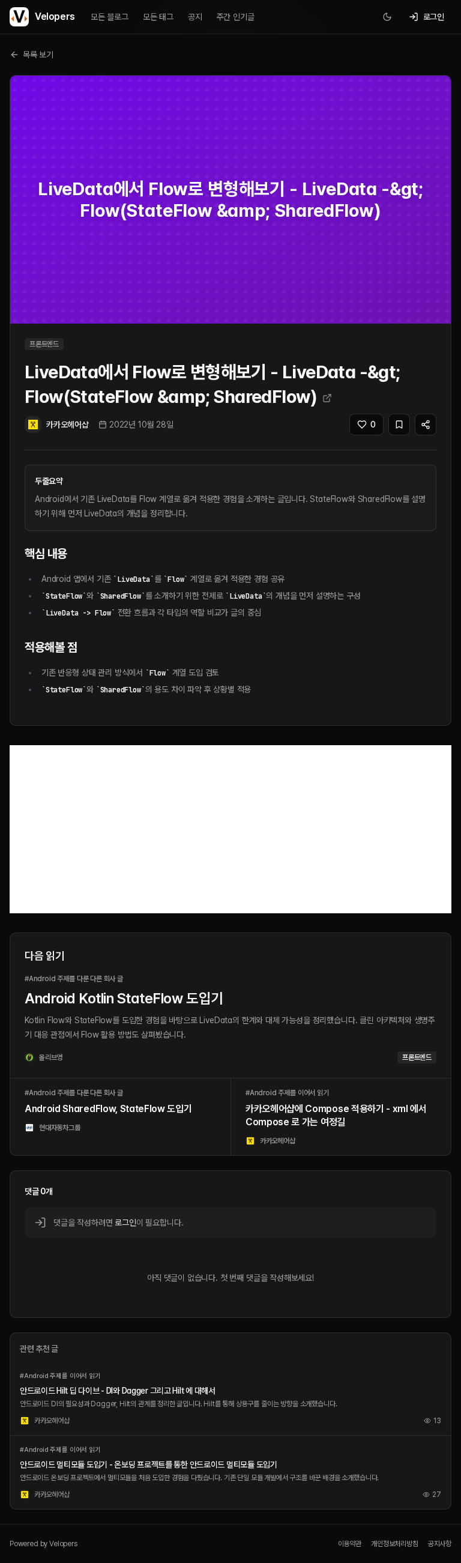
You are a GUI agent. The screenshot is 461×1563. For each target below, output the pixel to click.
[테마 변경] (387, 16)
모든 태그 (158, 17)
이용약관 (349, 1544)
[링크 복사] (425, 424)
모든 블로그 (109, 17)
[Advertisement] (230, 829)
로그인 (125, 1222)
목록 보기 (38, 54)
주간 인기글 (236, 17)
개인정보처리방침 (394, 1544)
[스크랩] (399, 424)
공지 (195, 17)
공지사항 (439, 1544)
